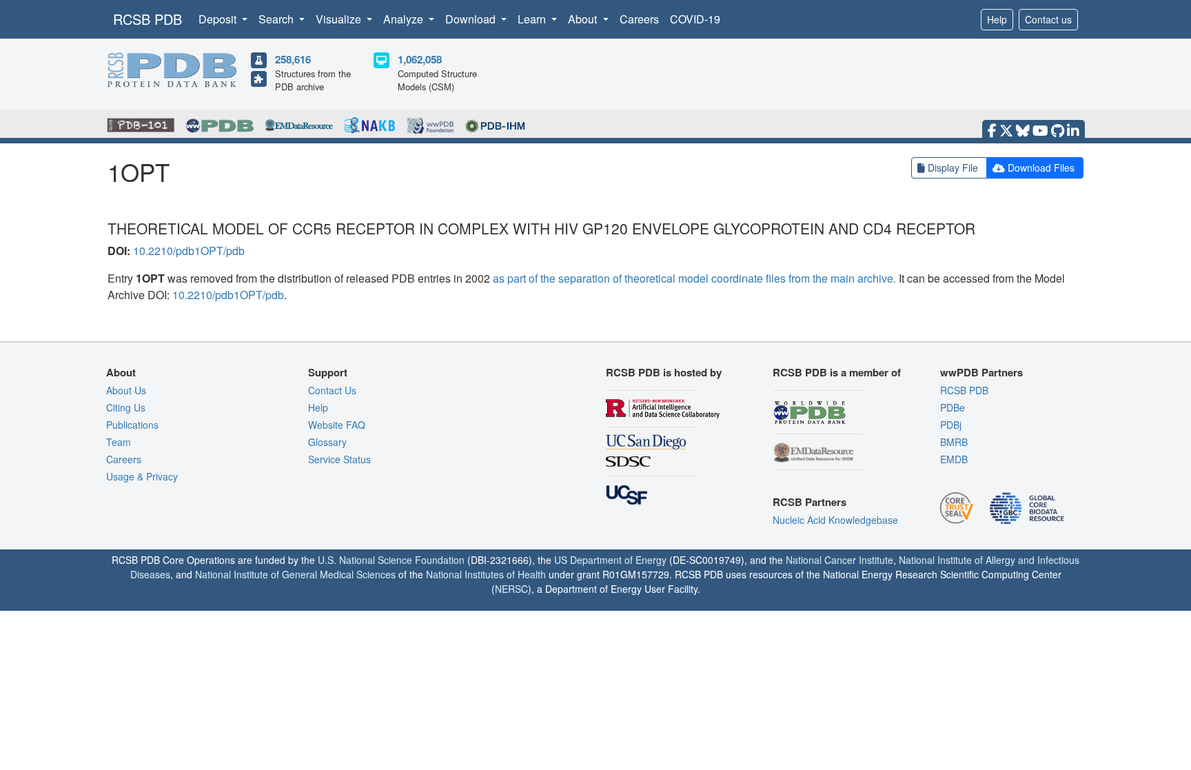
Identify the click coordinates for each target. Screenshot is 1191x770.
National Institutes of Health (486, 574)
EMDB (954, 459)
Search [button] (277, 19)
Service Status (339, 459)
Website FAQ (336, 425)
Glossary (327, 442)
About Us (126, 390)
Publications (132, 425)
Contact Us (332, 390)
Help (997, 19)
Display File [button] (953, 167)
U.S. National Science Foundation (391, 560)
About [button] (584, 19)
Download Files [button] (1041, 167)
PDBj (950, 425)
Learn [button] (533, 19)
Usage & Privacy (142, 476)
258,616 (293, 59)
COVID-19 (695, 19)
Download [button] (471, 19)
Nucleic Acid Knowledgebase (835, 520)
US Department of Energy (610, 560)
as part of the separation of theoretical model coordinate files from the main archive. (694, 278)
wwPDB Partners (981, 372)
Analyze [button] (404, 19)
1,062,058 (420, 59)
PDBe (952, 407)
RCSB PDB (147, 19)
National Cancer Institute (839, 560)
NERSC (511, 589)
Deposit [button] (218, 19)
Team (118, 442)
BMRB (954, 442)
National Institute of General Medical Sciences (295, 574)
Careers (639, 19)
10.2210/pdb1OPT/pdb (189, 251)
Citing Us (125, 407)
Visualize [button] (340, 19)
